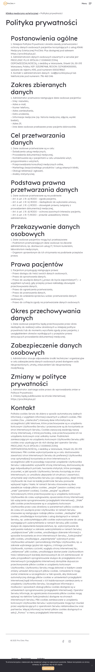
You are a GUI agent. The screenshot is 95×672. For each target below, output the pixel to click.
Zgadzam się (48, 668)
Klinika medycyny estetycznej (22, 13)
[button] (87, 3)
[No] (92, 665)
